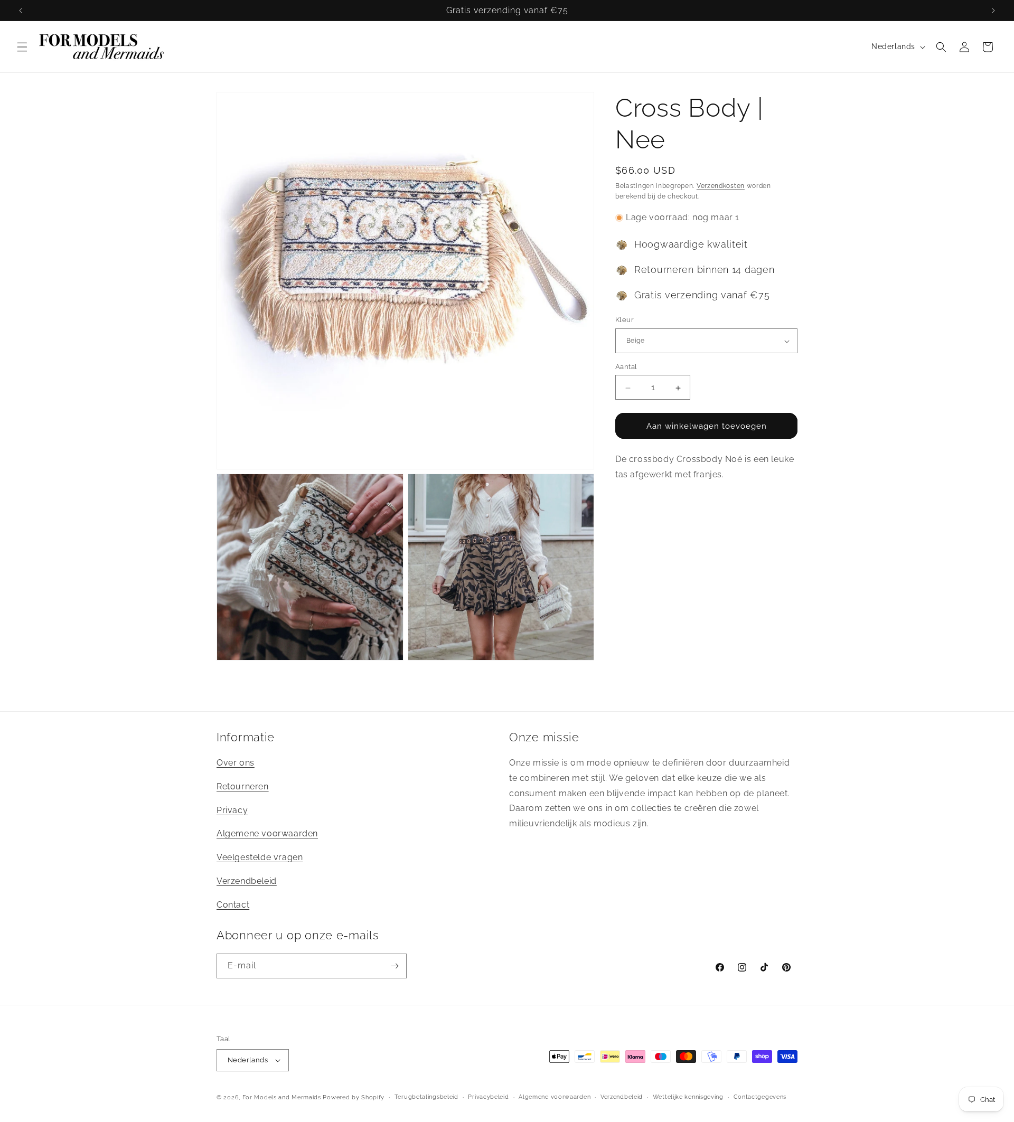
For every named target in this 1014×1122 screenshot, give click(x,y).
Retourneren (243, 786)
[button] (22, 47)
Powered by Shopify (353, 1097)
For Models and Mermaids (281, 1097)
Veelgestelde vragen (260, 857)
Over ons (236, 763)
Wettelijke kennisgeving (688, 1096)
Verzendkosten (721, 186)
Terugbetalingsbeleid (426, 1096)
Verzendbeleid (247, 881)
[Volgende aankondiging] (993, 11)
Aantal (626, 367)
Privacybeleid (488, 1096)
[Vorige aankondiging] (20, 11)
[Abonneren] (394, 966)
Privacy (232, 810)
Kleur (624, 320)
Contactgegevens (760, 1096)
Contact (233, 905)
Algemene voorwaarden (267, 834)
